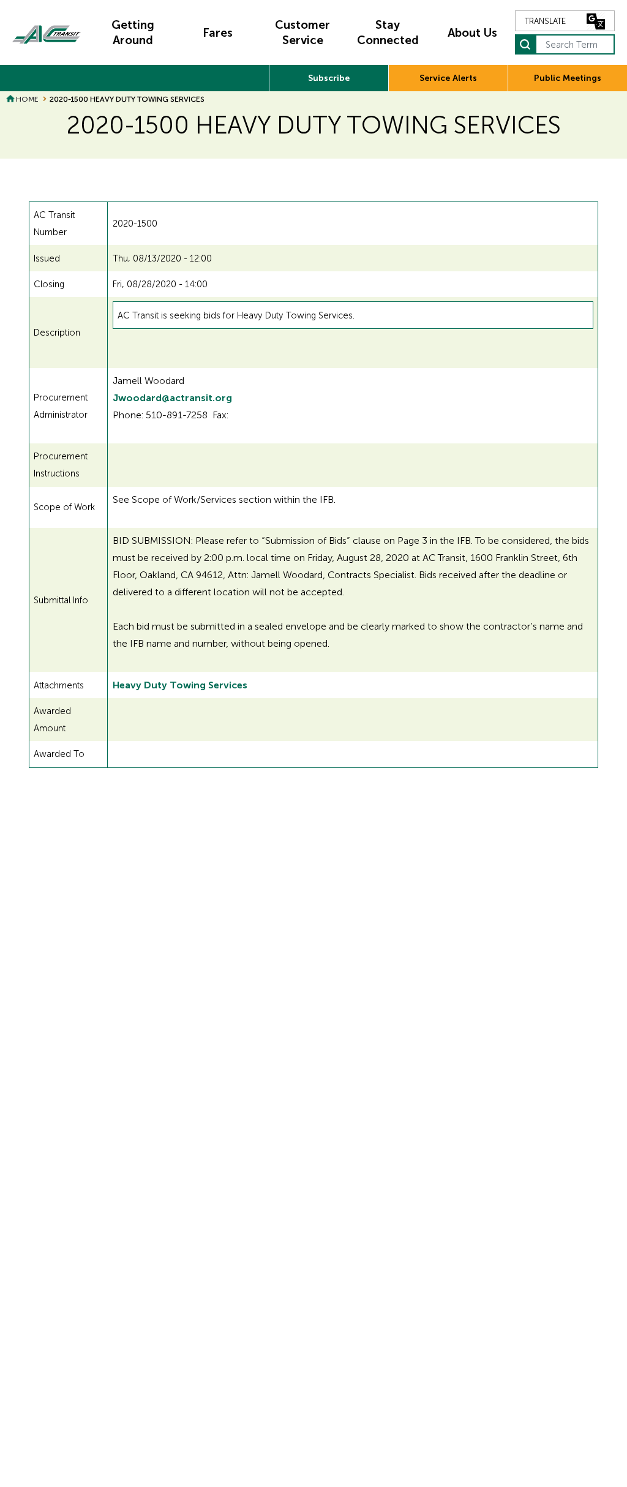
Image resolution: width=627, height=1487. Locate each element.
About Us (472, 33)
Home (27, 99)
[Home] (46, 32)
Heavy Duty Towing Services (180, 685)
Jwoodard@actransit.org (172, 398)
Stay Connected (388, 32)
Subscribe (329, 78)
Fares (218, 33)
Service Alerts (448, 78)
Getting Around (132, 32)
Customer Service (302, 32)
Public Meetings (567, 78)
